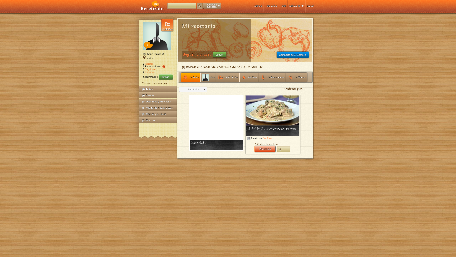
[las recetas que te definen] (152, 9)
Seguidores (151, 69)
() (147, 89)
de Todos (194, 77)
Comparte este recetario (292, 54)
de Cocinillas (231, 77)
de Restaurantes (276, 77)
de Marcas (300, 77)
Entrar (310, 5)
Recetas (257, 5)
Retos (283, 5)
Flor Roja (267, 138)
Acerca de (294, 5)
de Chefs (253, 77)
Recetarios (271, 5)
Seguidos (150, 72)
